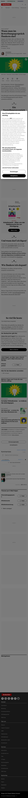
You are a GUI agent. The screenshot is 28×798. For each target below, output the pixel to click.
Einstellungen (14, 171)
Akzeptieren (14, 175)
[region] (14, 145)
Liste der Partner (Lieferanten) (10, 167)
